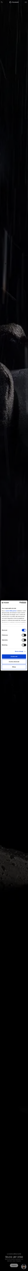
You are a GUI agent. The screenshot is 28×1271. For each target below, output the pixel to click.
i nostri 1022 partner (11, 610)
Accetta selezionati (14, 661)
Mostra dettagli (19, 651)
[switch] (24, 635)
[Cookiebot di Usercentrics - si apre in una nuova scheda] (19, 603)
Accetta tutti (14, 656)
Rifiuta (14, 667)
